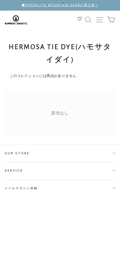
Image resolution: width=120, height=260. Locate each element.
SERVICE (14, 170)
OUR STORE (17, 153)
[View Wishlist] (80, 20)
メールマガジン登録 (21, 188)
